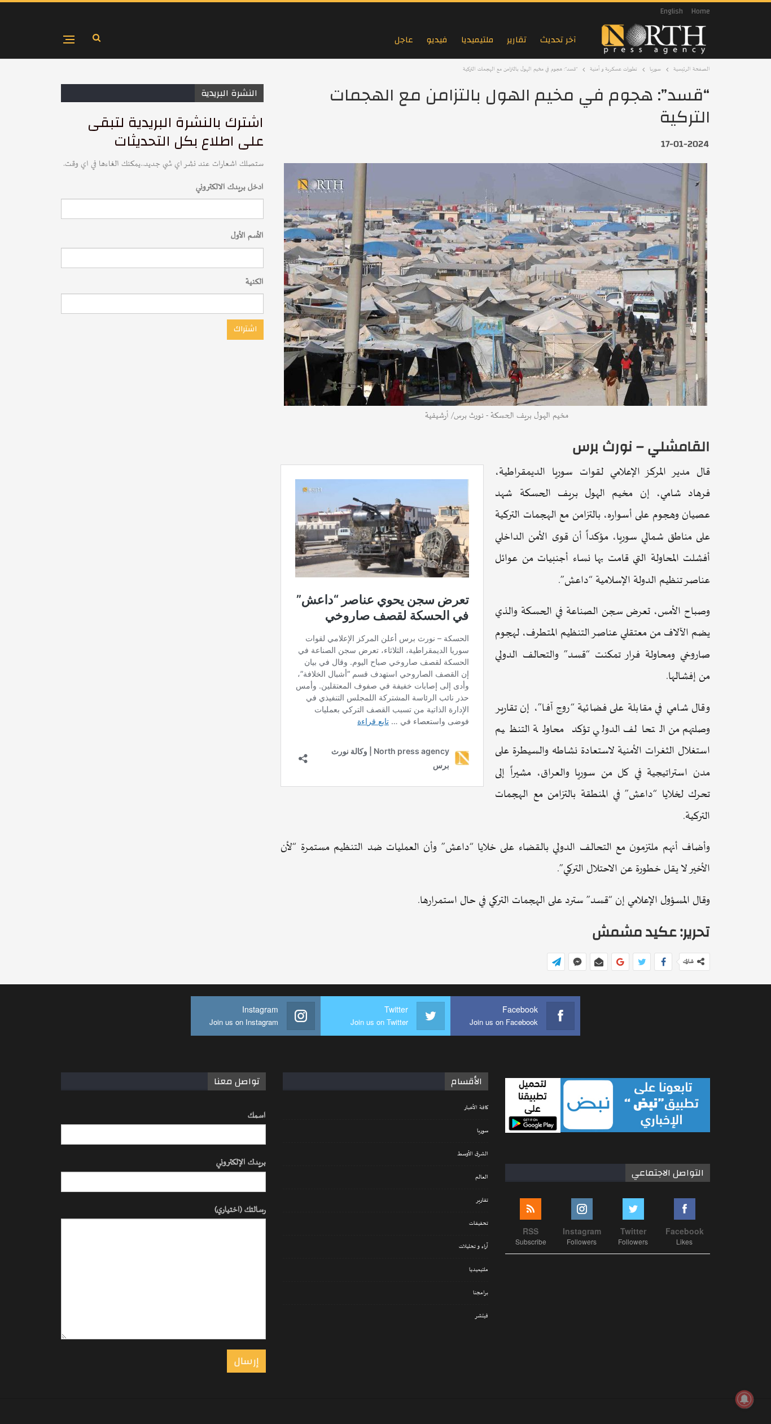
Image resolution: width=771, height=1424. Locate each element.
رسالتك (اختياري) (240, 1210)
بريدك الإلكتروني (241, 1162)
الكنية (255, 282)
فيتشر (481, 1316)
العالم (481, 1177)
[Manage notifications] (744, 1399)
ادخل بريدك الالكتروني (230, 187)
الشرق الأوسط (472, 1154)
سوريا (482, 1131)
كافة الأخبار (476, 1108)
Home (700, 11)
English (671, 11)
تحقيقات (478, 1224)
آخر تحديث (558, 39)
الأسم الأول (247, 236)
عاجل (404, 39)
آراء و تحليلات (473, 1247)
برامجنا (480, 1293)
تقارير (517, 39)
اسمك (257, 1115)
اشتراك (245, 329)
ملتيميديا (477, 39)
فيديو (437, 39)
